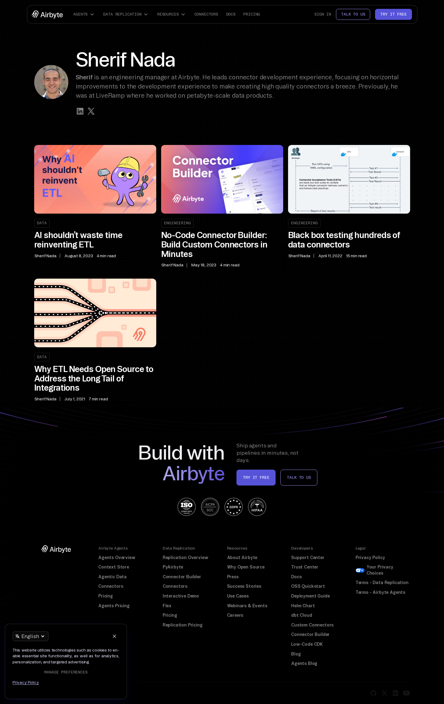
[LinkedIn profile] (80, 111)
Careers (235, 615)
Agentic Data (112, 576)
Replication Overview (185, 557)
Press (233, 576)
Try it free (393, 14)
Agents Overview (116, 557)
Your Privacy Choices (379, 570)
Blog (296, 654)
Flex (167, 605)
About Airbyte (242, 557)
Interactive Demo (181, 596)
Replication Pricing (183, 625)
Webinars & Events (247, 605)
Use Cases (238, 596)
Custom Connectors (312, 625)
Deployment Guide (310, 596)
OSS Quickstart (308, 586)
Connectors (206, 14)
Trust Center (304, 567)
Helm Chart (303, 605)
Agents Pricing (114, 605)
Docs (231, 14)
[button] (84, 14)
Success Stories (244, 586)
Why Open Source (246, 567)
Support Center (307, 557)
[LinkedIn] (395, 693)
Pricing (251, 14)
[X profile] (91, 111)
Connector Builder (182, 576)
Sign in (322, 14)
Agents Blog (304, 663)
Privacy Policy (370, 557)
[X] (384, 693)
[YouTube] (406, 693)
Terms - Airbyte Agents (380, 592)
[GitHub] (373, 693)
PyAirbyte (173, 567)
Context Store (113, 567)
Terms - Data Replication (382, 582)
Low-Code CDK (307, 644)
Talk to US (299, 477)
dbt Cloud (301, 615)
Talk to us (353, 14)
